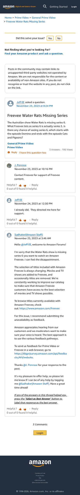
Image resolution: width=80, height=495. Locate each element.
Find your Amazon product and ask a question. (34, 53)
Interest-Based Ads (40, 480)
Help (40, 478)
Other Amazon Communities (40, 482)
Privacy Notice (40, 475)
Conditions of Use (40, 473)
